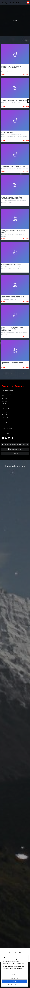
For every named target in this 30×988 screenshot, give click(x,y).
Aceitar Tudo (15, 981)
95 (16, 373)
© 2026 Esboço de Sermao (8, 390)
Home (15, 20)
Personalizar (15, 974)
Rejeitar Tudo (14, 978)
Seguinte (21, 373)
